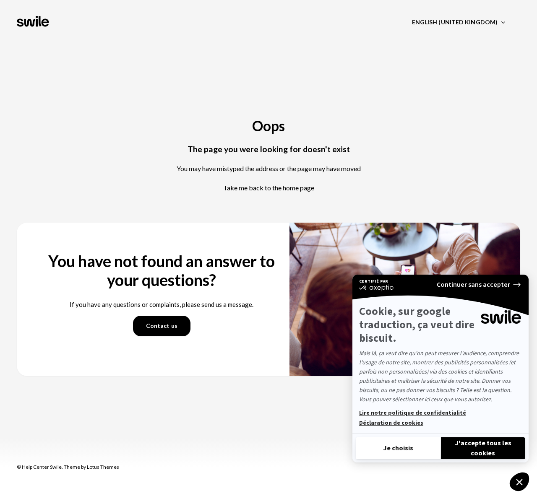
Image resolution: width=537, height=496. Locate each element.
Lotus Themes (103, 467)
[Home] (34, 22)
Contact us (161, 325)
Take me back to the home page (268, 188)
